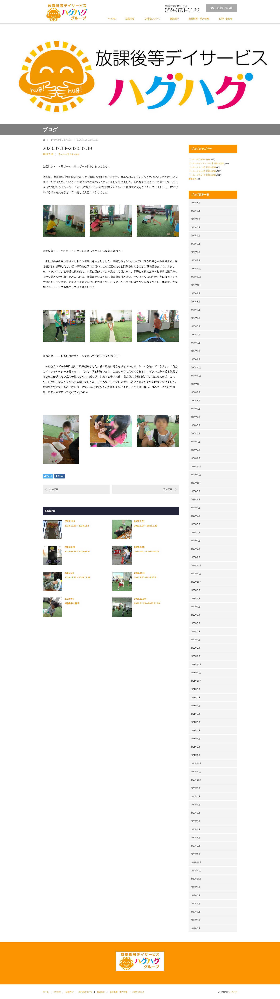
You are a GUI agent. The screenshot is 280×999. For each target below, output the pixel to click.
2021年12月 (196, 664)
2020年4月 (195, 829)
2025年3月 (195, 343)
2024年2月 (195, 450)
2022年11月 (196, 574)
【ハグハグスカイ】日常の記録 (202, 171)
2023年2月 (195, 549)
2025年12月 (196, 268)
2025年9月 (195, 293)
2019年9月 (195, 887)
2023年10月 (196, 483)
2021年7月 (195, 706)
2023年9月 (195, 491)
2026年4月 (195, 235)
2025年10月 (196, 285)
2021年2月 (195, 747)
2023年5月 (195, 524)
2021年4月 (195, 730)
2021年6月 (195, 714)
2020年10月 (196, 780)
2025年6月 (195, 318)
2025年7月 (195, 310)
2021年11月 (196, 673)
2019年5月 (195, 920)
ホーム (46, 992)
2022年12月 (196, 565)
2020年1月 (195, 854)
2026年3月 (195, 244)
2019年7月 (195, 903)
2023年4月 (195, 532)
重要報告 (192, 179)
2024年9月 (195, 392)
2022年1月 (195, 656)
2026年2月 (195, 252)
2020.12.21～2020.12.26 (77, 577)
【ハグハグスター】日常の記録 (202, 175)
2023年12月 (196, 466)
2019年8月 (195, 895)
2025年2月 (195, 351)
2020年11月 (196, 772)
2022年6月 (195, 615)
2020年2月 (195, 846)
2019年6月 (195, 912)
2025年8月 (195, 301)
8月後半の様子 (72, 603)
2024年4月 (195, 433)
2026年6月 (195, 219)
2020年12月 (196, 763)
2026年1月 (195, 260)
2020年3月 (195, 837)
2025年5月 (195, 326)
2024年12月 (196, 367)
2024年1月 (195, 458)
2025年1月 (195, 359)
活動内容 (129, 18)
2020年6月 (195, 813)
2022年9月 (195, 590)
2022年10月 (196, 582)
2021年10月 (196, 681)
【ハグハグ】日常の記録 (68, 154)
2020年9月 (195, 788)
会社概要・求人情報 (199, 18)
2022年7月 (195, 607)
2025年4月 (195, 334)
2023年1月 (195, 557)
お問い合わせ (224, 8)
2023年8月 (195, 499)
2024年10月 (196, 384)
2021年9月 (195, 689)
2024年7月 (195, 409)
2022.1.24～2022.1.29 (145, 525)
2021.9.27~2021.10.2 (145, 577)
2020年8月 (195, 796)
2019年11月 (196, 870)
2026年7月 (195, 211)
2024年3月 (195, 442)
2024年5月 (195, 425)
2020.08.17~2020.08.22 (146, 551)
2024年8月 (195, 400)
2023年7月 (195, 508)
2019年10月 (196, 879)
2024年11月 (196, 376)
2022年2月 (195, 648)
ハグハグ (233, 992)
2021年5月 (195, 722)
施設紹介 (174, 18)
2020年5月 (195, 821)
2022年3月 (195, 640)
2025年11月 (196, 277)
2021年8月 (195, 697)
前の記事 (53, 489)
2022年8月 (195, 598)
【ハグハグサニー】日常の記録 (202, 167)
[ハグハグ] (67, 13)
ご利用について (152, 18)
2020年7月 (195, 805)
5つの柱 (112, 18)
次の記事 (167, 489)
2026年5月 (195, 227)
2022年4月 (195, 631)
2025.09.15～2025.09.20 (77, 551)
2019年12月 (196, 862)
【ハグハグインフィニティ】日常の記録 (206, 163)
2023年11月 (196, 475)
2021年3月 (195, 739)
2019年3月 (195, 928)
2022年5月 (195, 623)
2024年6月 (195, 417)
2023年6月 (195, 516)
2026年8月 (195, 202)
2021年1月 (195, 755)
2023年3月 (195, 541)
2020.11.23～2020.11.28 (147, 603)
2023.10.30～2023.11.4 (77, 525)
